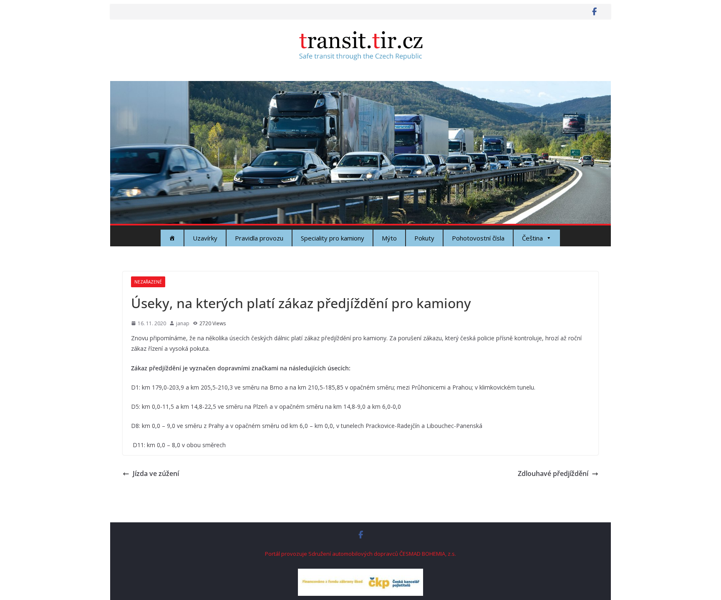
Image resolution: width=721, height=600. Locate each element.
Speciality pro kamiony (332, 238)
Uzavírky (205, 238)
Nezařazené (148, 282)
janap (182, 323)
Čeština (532, 238)
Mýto (389, 238)
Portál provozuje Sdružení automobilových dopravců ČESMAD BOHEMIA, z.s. (360, 553)
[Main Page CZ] (172, 238)
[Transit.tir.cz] (360, 86)
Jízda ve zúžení (156, 473)
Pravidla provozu (259, 238)
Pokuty (424, 238)
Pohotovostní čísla (478, 238)
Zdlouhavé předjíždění (553, 473)
